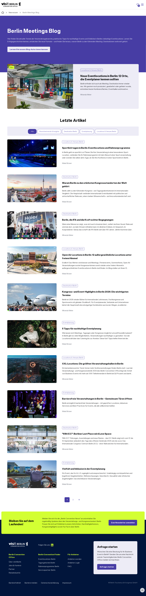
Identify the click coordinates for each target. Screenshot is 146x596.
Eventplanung (87, 131)
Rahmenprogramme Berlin (48, 566)
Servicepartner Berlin (46, 570)
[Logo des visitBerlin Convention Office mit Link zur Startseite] (11, 4)
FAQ (69, 566)
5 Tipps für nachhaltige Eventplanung (21, 321)
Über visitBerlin (15, 562)
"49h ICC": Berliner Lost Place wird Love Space (25, 427)
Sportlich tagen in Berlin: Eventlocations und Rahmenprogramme (32, 141)
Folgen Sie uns (44, 545)
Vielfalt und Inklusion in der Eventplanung (23, 462)
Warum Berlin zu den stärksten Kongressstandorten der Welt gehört (33, 176)
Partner (12, 569)
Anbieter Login (74, 563)
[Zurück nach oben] (142, 590)
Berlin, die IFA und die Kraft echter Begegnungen (26, 213)
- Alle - (32, 131)
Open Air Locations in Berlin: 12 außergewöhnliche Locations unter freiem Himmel (39, 248)
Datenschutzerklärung (50, 583)
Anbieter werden (74, 559)
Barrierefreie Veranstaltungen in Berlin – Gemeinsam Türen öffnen (33, 391)
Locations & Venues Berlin (106, 131)
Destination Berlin (70, 131)
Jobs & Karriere (15, 565)
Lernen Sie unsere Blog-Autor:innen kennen (29, 49)
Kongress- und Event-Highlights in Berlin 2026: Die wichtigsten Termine (35, 284)
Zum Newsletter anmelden (123, 523)
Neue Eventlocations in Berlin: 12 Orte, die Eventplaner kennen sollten (34, 65)
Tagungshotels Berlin (46, 563)
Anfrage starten (107, 567)
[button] (70, 106)
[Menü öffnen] (142, 4)
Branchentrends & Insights (49, 131)
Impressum (66, 583)
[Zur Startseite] (2, 12)
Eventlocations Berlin (46, 559)
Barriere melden (31, 583)
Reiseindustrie (14, 573)
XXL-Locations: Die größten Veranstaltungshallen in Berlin (29, 356)
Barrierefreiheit (15, 583)
